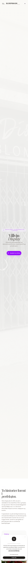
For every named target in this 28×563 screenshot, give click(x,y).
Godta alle (14, 557)
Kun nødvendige (14, 554)
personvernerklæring (14, 550)
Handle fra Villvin (15, 253)
